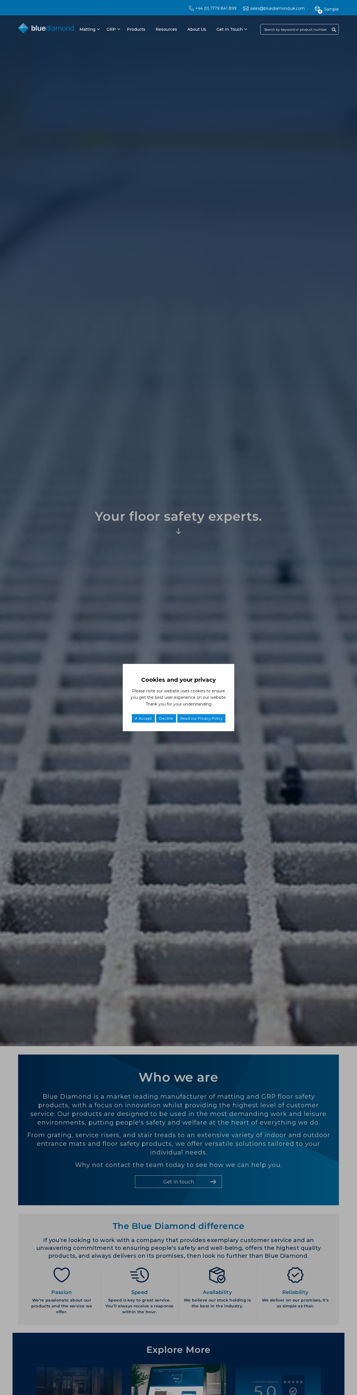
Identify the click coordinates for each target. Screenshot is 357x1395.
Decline (166, 718)
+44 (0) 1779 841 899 (216, 8)
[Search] (334, 29)
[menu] (163, 29)
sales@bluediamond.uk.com (277, 8)
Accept (145, 718)
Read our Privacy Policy (201, 718)
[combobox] (299, 29)
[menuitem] (89, 29)
